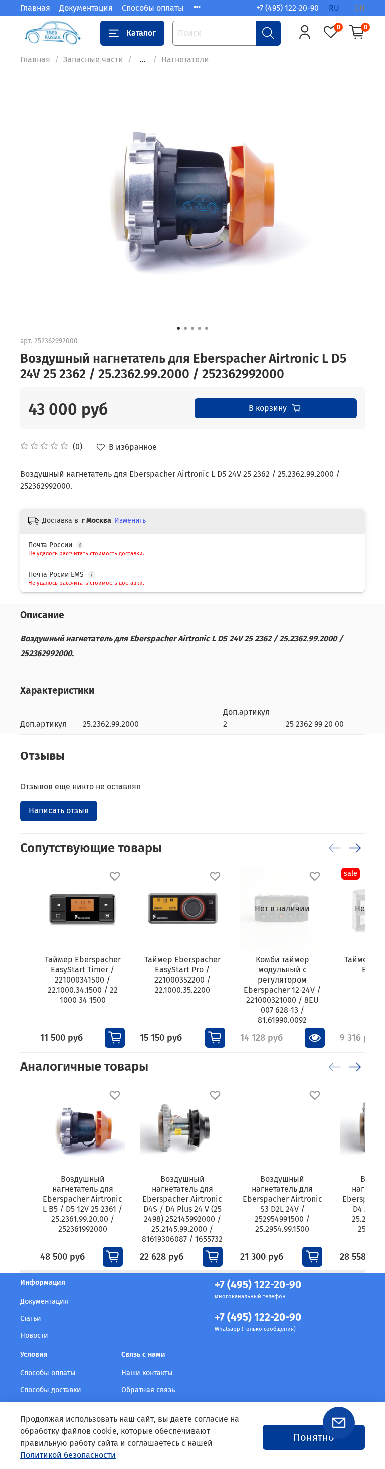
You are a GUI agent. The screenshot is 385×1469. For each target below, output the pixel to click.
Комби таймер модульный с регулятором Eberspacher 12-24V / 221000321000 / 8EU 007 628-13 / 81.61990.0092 (282, 990)
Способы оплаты (153, 8)
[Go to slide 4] (199, 328)
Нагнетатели (185, 59)
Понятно (313, 1437)
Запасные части (93, 59)
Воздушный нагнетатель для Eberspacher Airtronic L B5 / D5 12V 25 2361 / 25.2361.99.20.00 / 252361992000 (82, 1204)
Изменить (130, 520)
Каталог (141, 33)
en (360, 8)
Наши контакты (147, 1373)
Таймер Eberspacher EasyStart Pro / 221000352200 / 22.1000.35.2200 (182, 975)
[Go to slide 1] (178, 328)
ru (334, 8)
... (142, 59)
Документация (86, 8)
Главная (35, 8)
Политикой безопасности (68, 1455)
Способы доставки (50, 1390)
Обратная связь (148, 1390)
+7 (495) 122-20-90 (287, 8)
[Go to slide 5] (206, 328)
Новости (34, 1335)
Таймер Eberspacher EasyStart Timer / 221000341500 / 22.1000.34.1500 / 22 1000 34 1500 (83, 980)
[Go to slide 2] (185, 328)
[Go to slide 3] (192, 328)
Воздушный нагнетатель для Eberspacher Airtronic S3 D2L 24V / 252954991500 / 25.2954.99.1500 (282, 1204)
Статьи (30, 1318)
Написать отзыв (59, 810)
